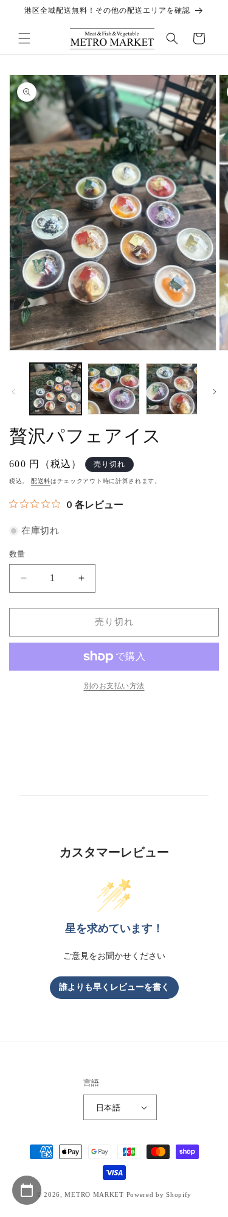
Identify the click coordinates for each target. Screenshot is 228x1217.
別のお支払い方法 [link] (114, 686)
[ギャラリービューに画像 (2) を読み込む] (113, 389)
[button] (24, 38)
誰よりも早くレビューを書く (114, 987)
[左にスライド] (13, 391)
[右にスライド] (214, 391)
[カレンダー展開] (26, 1190)
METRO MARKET (93, 1194)
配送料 (40, 481)
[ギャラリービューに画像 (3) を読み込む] (172, 389)
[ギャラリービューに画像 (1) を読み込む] (55, 389)
